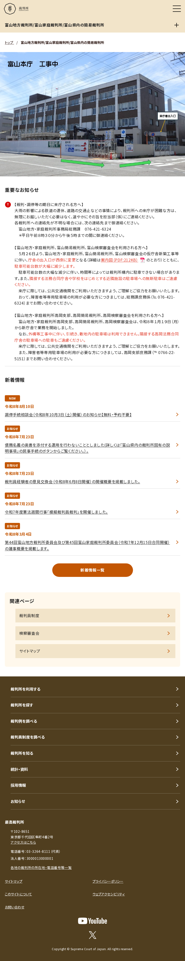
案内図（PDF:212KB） (119, 260)
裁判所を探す (22, 705)
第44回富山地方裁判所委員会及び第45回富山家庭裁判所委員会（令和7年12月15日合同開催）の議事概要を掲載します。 (87, 545)
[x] (92, 935)
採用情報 (18, 785)
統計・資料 (19, 769)
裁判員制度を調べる (28, 737)
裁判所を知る (22, 753)
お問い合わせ (14, 907)
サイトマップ (29, 651)
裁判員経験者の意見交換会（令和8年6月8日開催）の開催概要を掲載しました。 (72, 481)
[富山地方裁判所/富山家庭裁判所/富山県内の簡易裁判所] (176, 25)
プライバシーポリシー (107, 881)
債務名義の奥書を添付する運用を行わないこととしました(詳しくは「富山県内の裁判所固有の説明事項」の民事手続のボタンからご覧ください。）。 (87, 448)
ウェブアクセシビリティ (108, 894)
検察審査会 (29, 633)
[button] (175, 670)
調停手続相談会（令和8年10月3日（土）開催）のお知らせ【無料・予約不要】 (68, 414)
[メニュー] (176, 8)
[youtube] (92, 921)
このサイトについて (18, 894)
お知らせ (18, 801)
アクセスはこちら (23, 842)
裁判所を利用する (25, 689)
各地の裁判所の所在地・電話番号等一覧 (41, 867)
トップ (9, 42)
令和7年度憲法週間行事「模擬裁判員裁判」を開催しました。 (56, 512)
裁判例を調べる (24, 721)
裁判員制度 (29, 615)
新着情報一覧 (92, 570)
